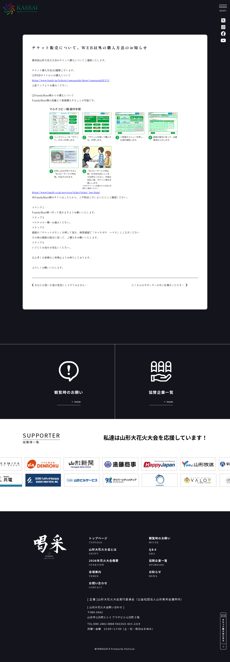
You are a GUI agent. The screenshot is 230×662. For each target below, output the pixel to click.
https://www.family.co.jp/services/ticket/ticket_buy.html (66, 192)
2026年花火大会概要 (104, 562)
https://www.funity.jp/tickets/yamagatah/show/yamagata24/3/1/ (71, 80)
